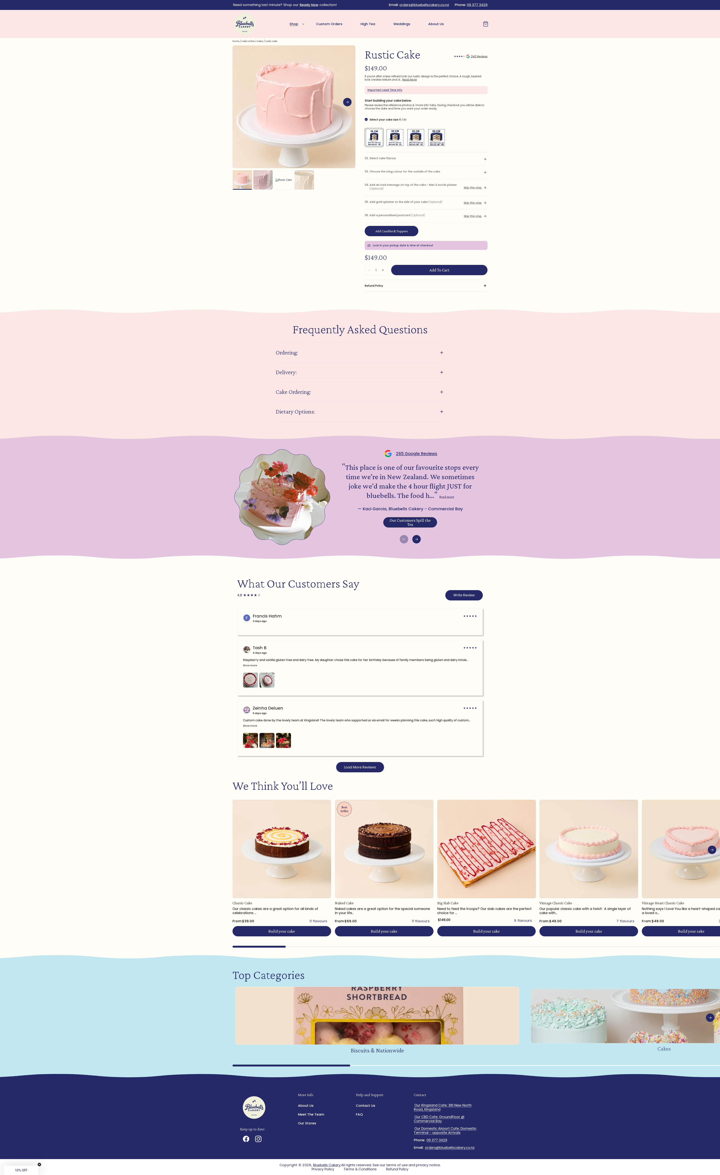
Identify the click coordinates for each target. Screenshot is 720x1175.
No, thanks (396, 627)
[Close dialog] (428, 543)
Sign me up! (396, 615)
